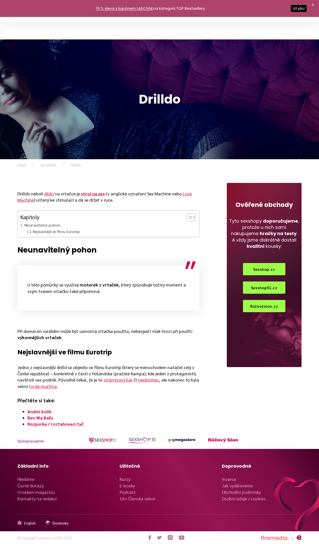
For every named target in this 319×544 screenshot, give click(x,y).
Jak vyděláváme (237, 485)
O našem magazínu (36, 492)
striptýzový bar (118, 380)
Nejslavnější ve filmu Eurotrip (56, 231)
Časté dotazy (30, 485)
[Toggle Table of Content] (188, 217)
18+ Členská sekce (137, 498)
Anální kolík (39, 411)
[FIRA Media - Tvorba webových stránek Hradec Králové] (275, 538)
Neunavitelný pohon (42, 225)
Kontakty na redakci (37, 498)
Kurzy (125, 479)
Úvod (21, 165)
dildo (49, 193)
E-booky (127, 485)
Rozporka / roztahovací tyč (55, 424)
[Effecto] (299, 537)
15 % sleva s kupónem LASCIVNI (124, 8)
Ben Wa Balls (40, 417)
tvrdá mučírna (43, 386)
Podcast (128, 492)
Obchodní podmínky (241, 492)
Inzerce (229, 479)
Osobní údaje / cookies (244, 498)
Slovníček (48, 165)
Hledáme (25, 479)
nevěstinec (148, 380)
